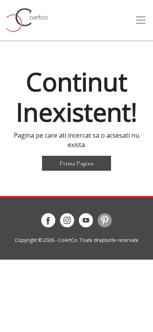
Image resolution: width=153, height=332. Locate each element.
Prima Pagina (76, 163)
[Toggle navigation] (138, 20)
